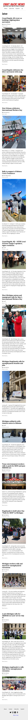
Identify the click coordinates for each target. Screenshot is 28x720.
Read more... (5, 64)
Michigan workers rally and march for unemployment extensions (12, 566)
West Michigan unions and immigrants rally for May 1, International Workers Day (12, 297)
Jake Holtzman (7, 470)
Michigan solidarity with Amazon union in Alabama (11, 422)
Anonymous (6, 112)
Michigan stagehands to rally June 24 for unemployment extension (13, 669)
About (5, 8)
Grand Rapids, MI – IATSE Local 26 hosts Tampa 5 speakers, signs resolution (14, 243)
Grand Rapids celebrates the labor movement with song (12, 71)
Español (18, 8)
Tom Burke (6, 367)
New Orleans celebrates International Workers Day (12, 109)
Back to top (15, 715)
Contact (10, 709)
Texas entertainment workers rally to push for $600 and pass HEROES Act (13, 466)
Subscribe (11, 8)
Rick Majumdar (7, 175)
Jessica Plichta (7, 24)
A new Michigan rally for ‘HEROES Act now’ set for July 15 (13, 616)
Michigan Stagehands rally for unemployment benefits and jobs (13, 363)
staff (5, 247)
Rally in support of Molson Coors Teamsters (12, 172)
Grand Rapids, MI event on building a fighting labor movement (12, 20)
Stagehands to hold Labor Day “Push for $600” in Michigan (13, 512)
